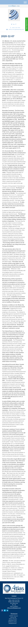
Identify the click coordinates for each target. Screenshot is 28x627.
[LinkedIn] (13, 24)
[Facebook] (15, 24)
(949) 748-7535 (16, 27)
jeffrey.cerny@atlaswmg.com (16, 29)
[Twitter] (11, 24)
